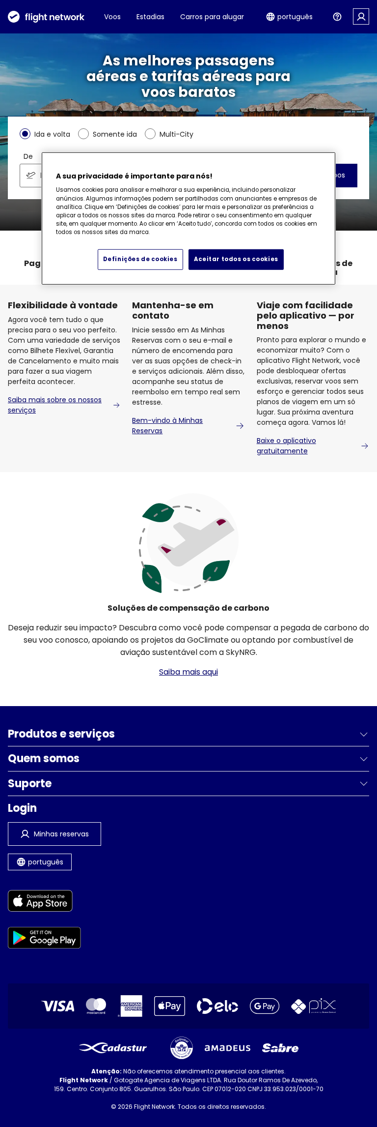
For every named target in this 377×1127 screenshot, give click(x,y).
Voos (112, 17)
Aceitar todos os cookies (236, 259)
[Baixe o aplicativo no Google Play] (44, 939)
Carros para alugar (212, 17)
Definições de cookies (140, 259)
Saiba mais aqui (188, 672)
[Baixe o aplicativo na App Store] (44, 902)
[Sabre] (280, 1047)
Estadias (150, 17)
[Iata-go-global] (181, 1048)
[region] (188, 218)
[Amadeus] (227, 1048)
